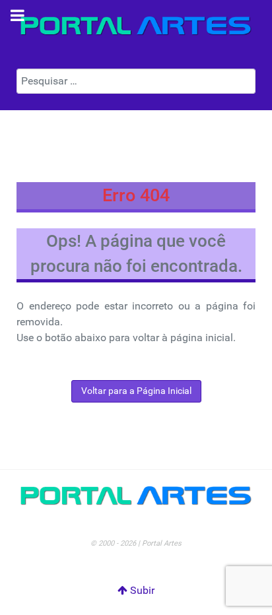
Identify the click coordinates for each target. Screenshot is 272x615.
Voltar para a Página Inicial (136, 391)
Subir (140, 590)
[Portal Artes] (136, 26)
